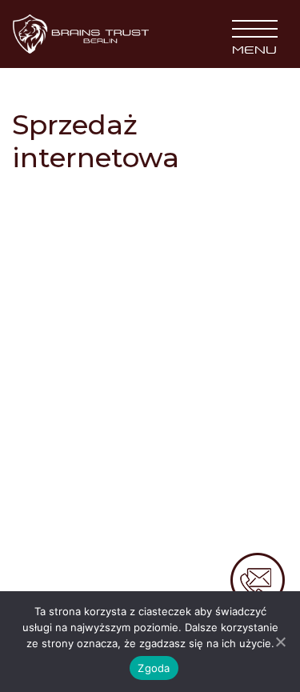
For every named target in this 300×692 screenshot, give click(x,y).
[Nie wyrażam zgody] (280, 642)
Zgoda (154, 668)
